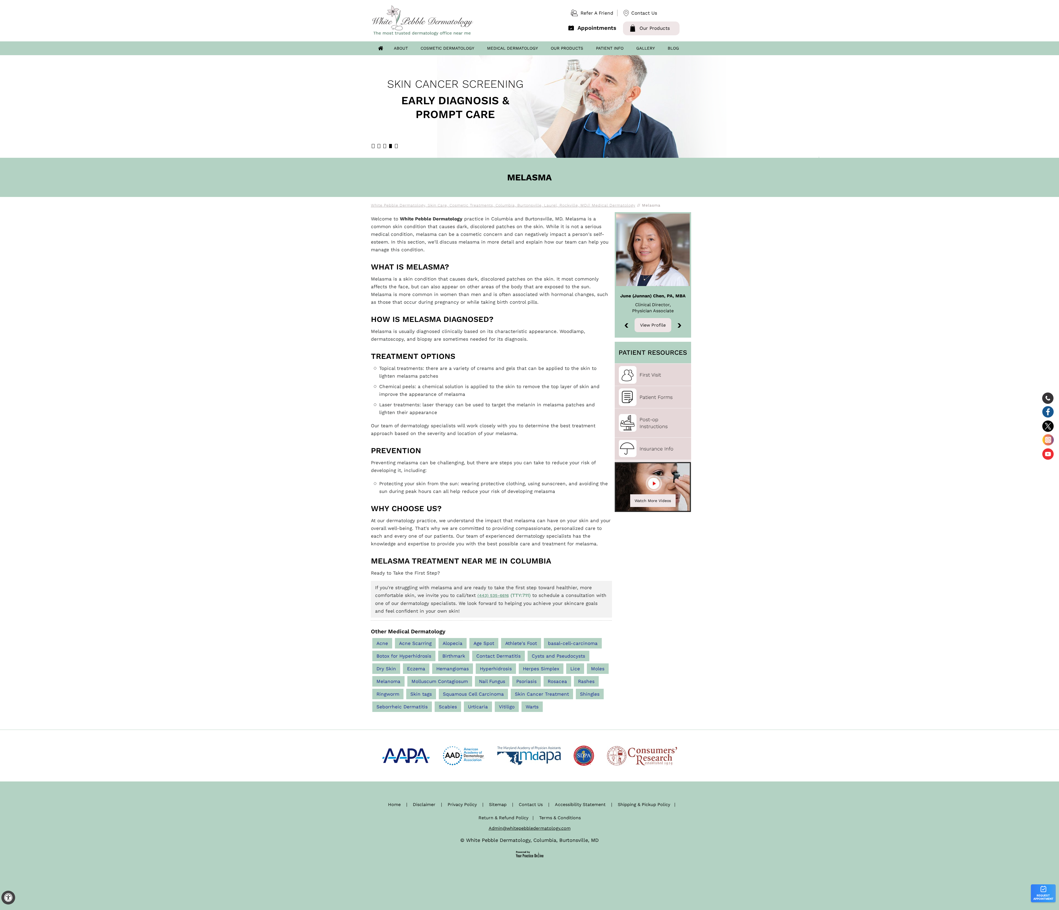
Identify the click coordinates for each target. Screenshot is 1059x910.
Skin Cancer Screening (455, 84)
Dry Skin (386, 668)
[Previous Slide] (627, 325)
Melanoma (388, 681)
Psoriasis (526, 681)
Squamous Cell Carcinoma (473, 694)
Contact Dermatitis (498, 656)
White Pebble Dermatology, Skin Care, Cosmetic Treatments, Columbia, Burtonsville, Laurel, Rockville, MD (479, 205)
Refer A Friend (597, 13)
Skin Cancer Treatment (542, 694)
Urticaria (478, 706)
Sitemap (498, 804)
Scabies (448, 706)
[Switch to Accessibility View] (8, 897)
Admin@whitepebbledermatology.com (530, 828)
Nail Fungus (492, 681)
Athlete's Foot (521, 643)
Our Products (655, 28)
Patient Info (610, 48)
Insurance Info (656, 449)
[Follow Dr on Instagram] (1048, 440)
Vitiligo (507, 706)
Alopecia (452, 643)
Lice (575, 668)
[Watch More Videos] (653, 486)
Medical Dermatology (512, 48)
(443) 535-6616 (493, 595)
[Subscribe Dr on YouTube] (1048, 453)
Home (380, 48)
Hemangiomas (452, 668)
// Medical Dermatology (611, 205)
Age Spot (484, 643)
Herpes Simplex (541, 668)
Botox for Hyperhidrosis (403, 656)
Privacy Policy (462, 804)
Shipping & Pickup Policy (644, 804)
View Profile (653, 325)
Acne (382, 643)
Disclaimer (424, 804)
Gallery (645, 48)
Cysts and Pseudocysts (558, 656)
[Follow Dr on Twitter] (1048, 426)
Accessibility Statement (580, 804)
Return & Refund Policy (503, 817)
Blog (673, 48)
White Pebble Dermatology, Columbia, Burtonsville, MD (532, 840)
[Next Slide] (679, 325)
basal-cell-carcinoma (573, 643)
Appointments (596, 28)
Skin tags (421, 694)
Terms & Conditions (560, 817)
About (401, 48)
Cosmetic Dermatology (447, 48)
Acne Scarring (415, 643)
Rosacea (557, 681)
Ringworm (387, 694)
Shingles (590, 694)
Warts (532, 706)
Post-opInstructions (654, 423)
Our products (567, 48)
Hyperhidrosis (496, 668)
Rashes (586, 681)
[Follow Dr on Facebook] (1048, 412)
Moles (598, 668)
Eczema (416, 668)
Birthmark (453, 656)
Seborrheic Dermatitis (402, 706)
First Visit (650, 375)
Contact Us (644, 13)
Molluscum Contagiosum (439, 681)
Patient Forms (656, 397)
